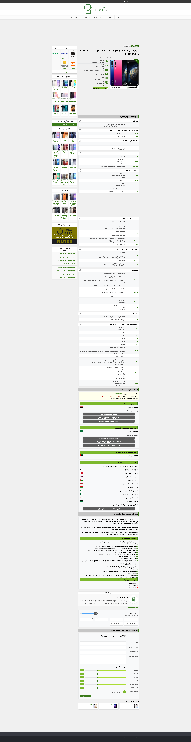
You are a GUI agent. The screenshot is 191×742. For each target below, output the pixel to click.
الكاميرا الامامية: (133, 684)
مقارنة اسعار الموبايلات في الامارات (67, 260)
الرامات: (136, 674)
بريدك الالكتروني (133, 647)
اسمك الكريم (134, 642)
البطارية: (135, 681)
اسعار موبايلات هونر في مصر (108, 421)
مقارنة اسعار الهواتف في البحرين (67, 277)
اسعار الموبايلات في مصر (108, 414)
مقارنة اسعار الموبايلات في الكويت (67, 267)
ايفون (73, 58)
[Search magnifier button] (75, 124)
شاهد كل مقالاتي (133, 607)
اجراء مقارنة (86, 17)
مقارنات (126, 738)
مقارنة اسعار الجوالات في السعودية (67, 257)
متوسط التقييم (134, 691)
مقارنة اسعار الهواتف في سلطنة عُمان (66, 271)
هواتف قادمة (133, 738)
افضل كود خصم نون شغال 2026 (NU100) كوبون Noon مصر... (64, 235)
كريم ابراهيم (111, 57)
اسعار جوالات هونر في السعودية (109, 445)
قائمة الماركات (108, 17)
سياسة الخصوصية (96, 738)
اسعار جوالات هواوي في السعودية (109, 441)
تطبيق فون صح (74, 17)
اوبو (56, 58)
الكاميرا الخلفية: (134, 688)
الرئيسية (119, 17)
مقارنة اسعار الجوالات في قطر (68, 274)
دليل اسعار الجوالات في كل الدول (109, 508)
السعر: (136, 670)
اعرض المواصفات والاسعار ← (127, 708)
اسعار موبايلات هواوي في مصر (108, 417)
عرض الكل (55, 48)
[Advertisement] (95, 32)
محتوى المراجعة (133, 656)
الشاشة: (136, 677)
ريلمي (64, 68)
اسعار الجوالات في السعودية (109, 438)
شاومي (73, 68)
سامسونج (64, 58)
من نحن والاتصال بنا (106, 738)
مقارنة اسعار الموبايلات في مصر (68, 253)
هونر (132, 46)
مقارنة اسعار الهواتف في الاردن (68, 264)
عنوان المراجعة (134, 651)
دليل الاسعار (97, 17)
